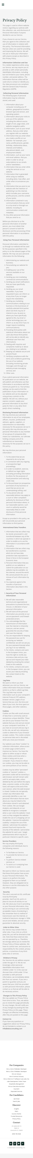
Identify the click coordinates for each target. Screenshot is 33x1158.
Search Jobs (16, 1101)
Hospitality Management (16, 1084)
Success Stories (16, 1114)
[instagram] (14, 1143)
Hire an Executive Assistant (16, 1086)
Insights (16, 1109)
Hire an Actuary (16, 1074)
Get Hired (16, 1099)
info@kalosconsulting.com (12, 1029)
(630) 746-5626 (16, 1134)
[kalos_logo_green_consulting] (12, 2)
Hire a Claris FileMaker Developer (16, 1069)
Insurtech (16, 1089)
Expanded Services (16, 1091)
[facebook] (22, 1143)
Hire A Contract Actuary (16, 1076)
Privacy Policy (16, 1119)
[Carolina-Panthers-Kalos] (25, 4)
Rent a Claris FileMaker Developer (16, 1071)
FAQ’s (16, 1111)
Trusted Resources (16, 1116)
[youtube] (18, 1143)
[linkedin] (10, 1143)
